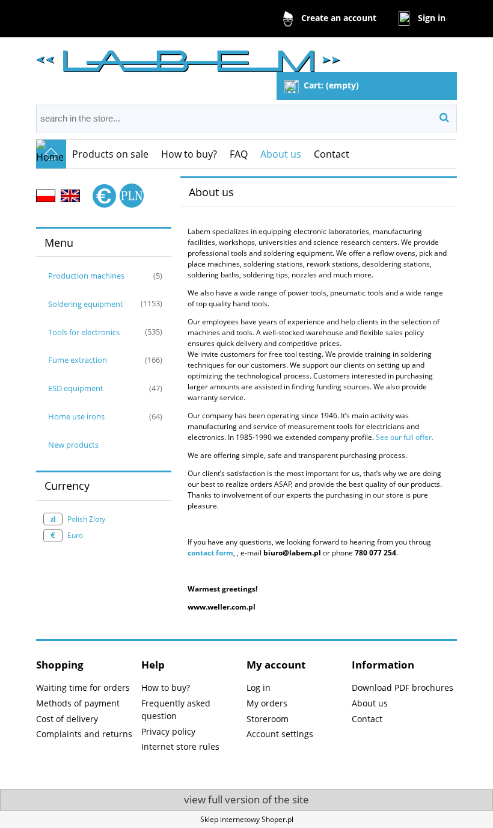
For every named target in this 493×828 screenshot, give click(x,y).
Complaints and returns (84, 734)
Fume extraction (77, 359)
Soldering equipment (85, 303)
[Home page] (188, 56)
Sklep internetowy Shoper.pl (246, 819)
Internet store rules (180, 746)
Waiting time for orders (83, 687)
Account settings (279, 734)
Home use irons (76, 416)
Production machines (86, 275)
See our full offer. (405, 437)
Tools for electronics (84, 332)
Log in (258, 687)
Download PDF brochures (402, 687)
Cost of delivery (67, 718)
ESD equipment (75, 388)
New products (73, 444)
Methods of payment (78, 703)
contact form (210, 553)
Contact (367, 718)
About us (370, 703)
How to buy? (165, 687)
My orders (266, 703)
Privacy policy (168, 731)
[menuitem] (110, 154)
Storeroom (267, 718)
